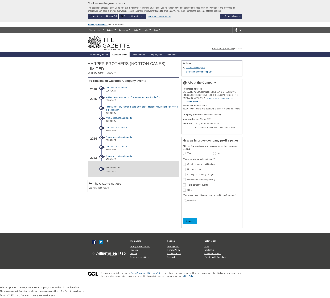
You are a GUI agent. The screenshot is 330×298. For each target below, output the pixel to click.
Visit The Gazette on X (108, 242)
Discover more (138, 55)
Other (189, 190)
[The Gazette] (109, 43)
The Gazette (135, 241)
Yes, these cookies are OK (105, 16)
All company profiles (99, 55)
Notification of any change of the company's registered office (133, 97)
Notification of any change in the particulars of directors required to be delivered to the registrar (142, 108)
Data (136, 30)
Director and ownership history (201, 180)
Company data (155, 55)
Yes (189, 153)
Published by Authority (222, 48)
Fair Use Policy (174, 254)
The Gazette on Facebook (94, 242)
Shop (156, 30)
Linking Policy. (188, 276)
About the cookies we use (159, 16)
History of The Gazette (140, 246)
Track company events (197, 185)
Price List (134, 250)
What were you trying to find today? (199, 159)
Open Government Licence (93, 274)
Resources (171, 55)
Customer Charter (212, 254)
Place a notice (94, 30)
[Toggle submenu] (103, 30)
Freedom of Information (215, 257)
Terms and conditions (139, 257)
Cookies (133, 254)
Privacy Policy (173, 250)
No (219, 153)
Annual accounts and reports (119, 118)
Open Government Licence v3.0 (145, 273)
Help (146, 30)
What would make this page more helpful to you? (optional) (209, 195)
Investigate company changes (200, 174)
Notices (109, 30)
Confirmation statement (116, 88)
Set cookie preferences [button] (134, 16)
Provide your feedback (98, 25)
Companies (123, 30)
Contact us (209, 250)
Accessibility (173, 257)
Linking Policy (173, 246)
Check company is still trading (201, 164)
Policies (171, 241)
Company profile (119, 55)
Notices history (194, 169)
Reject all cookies (233, 16)
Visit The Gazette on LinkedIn (101, 242)
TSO (110, 253)
